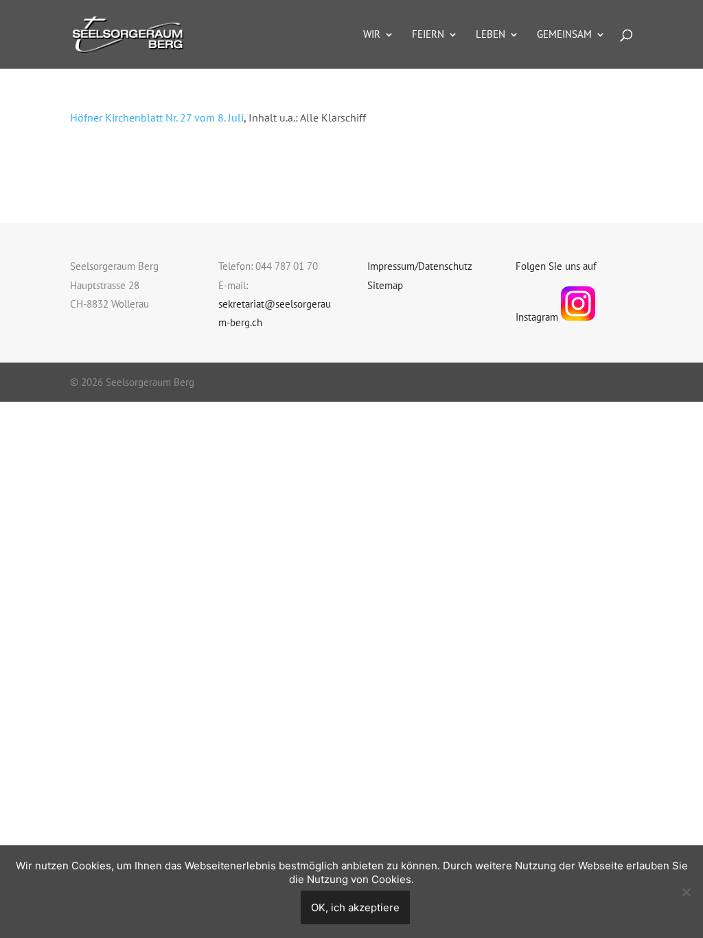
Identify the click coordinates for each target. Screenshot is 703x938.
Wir (371, 35)
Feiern (428, 35)
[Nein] (686, 892)
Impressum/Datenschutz (419, 266)
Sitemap (385, 285)
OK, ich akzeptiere (355, 907)
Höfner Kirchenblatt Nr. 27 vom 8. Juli (157, 117)
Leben (490, 35)
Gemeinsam (564, 35)
